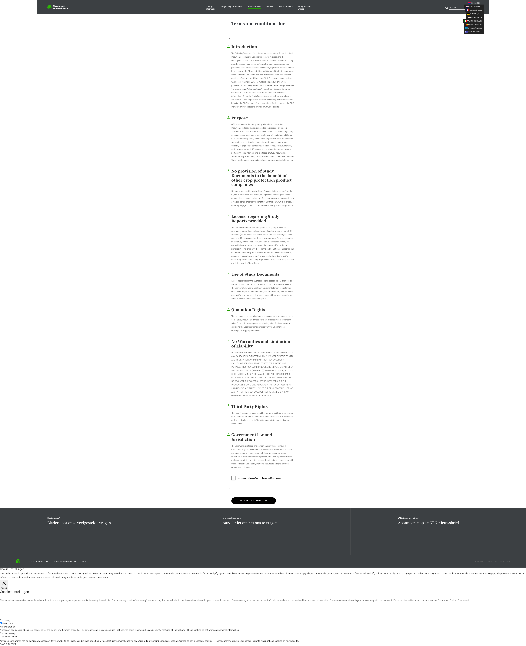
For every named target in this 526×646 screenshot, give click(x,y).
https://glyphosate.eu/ (252, 89)
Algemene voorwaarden (37, 561)
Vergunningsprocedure (231, 7)
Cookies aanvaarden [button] (98, 577)
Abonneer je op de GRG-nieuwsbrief (428, 522)
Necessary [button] (5, 620)
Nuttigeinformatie (210, 8)
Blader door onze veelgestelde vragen (79, 522)
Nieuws (269, 7)
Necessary (7, 623)
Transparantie (254, 7)
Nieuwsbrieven (286, 7)
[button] (476, 3)
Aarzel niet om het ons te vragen (250, 522)
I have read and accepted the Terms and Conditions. (259, 478)
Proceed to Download (254, 501)
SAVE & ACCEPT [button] (8, 644)
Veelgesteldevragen (304, 8)
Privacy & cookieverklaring (65, 561)
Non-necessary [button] (7, 633)
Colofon (85, 561)
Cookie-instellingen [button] (77, 577)
